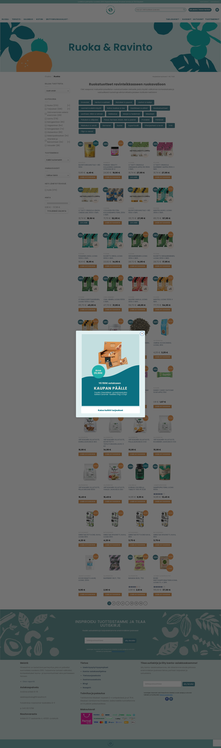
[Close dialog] (142, 334)
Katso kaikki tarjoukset (110, 410)
